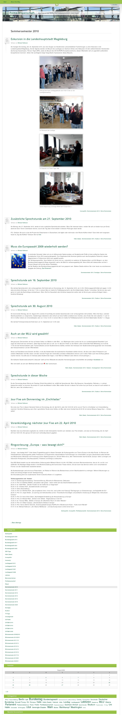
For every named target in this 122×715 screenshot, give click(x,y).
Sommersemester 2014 (11, 599)
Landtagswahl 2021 (10, 569)
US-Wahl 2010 (9, 622)
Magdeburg (95, 702)
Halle (39, 701)
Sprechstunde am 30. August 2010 (31, 306)
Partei (32, 705)
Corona (79, 699)
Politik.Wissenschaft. (22, 13)
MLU (101, 701)
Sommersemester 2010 (93, 211)
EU (28, 702)
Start (5, 2)
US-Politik (7, 619)
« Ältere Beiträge (16, 523)
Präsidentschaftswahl (59, 705)
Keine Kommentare (106, 211)
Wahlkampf (64, 707)
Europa (33, 702)
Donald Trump (20, 702)
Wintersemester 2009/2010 (12, 634)
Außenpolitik (64, 511)
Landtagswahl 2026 (10, 572)
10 (13, 680)
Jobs (60, 702)
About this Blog (15, 2)
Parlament (10, 704)
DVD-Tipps (8, 551)
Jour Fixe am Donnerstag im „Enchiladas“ (36, 399)
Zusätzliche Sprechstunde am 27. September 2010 (41, 218)
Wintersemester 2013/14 (12, 646)
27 (62, 685)
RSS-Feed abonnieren (57, 4)
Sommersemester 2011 (11, 590)
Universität (14, 707)
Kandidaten (97, 360)
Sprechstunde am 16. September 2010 (34, 280)
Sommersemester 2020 (11, 605)
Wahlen (56, 707)
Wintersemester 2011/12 (12, 640)
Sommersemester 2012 (11, 593)
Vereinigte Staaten (39, 707)
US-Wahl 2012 (9, 625)
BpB (26, 699)
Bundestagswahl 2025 (11, 548)
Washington (76, 707)
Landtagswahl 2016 (10, 566)
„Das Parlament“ (46, 268)
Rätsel (7, 584)
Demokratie (94, 699)
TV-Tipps (7, 613)
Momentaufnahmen (10, 578)
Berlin (21, 699)
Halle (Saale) (77, 239)
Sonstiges (97, 272)
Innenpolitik (83, 211)
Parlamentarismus (23, 705)
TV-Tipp (106, 705)
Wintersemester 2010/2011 (12, 637)
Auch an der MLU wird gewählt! (30, 333)
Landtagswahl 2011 (10, 563)
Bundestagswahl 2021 (11, 545)
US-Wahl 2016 (9, 628)
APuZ (6, 699)
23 (109, 682)
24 (13, 685)
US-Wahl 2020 (9, 631)
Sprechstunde (83, 705)
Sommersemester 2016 (11, 602)
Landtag (66, 702)
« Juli (6, 691)
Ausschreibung (13, 699)
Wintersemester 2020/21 (12, 661)
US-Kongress (21, 707)
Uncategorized (96, 368)
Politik (37, 705)
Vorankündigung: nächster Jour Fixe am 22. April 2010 (43, 423)
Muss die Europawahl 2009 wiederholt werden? (39, 246)
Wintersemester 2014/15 (12, 649)
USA (28, 707)
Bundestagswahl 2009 (11, 536)
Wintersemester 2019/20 (12, 658)
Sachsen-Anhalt (71, 704)
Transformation (99, 705)
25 (29, 685)
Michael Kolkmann (23, 43)
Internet (55, 702)
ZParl (84, 707)
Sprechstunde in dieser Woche (29, 375)
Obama (108, 702)
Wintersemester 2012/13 (12, 643)
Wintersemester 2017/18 (12, 655)
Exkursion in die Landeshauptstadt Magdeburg (39, 39)
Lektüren (7, 575)
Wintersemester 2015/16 (12, 652)
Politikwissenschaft (81, 511)
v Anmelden (114, 4)
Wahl (50, 707)
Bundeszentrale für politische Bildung (67, 699)
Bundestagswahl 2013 (11, 539)
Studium (97, 239)
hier (40, 234)
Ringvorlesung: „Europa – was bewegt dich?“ (37, 444)
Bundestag (35, 699)
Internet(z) (8, 560)
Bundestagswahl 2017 (11, 542)
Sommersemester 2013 (11, 596)
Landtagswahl (75, 702)
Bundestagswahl (50, 699)
